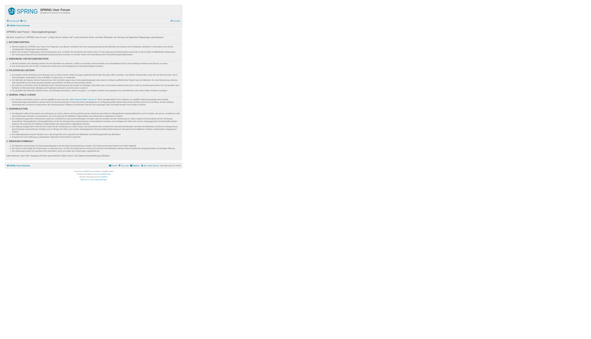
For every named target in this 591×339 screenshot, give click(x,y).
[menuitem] (23, 21)
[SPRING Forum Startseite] (23, 10)
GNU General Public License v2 (83, 99)
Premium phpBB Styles (102, 174)
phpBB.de (104, 177)
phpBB (85, 171)
